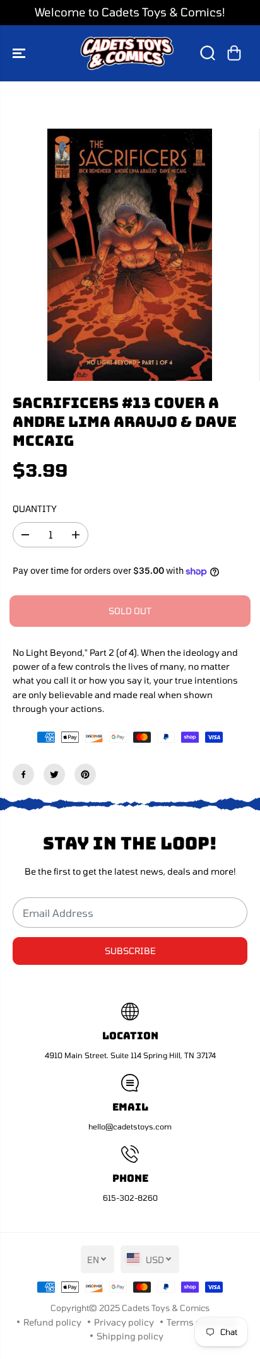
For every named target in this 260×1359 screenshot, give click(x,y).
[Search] (207, 53)
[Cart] (234, 53)
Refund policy (52, 1322)
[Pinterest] (85, 774)
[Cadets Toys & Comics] (127, 53)
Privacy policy (124, 1322)
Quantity (35, 508)
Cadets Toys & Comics (166, 1308)
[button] (20, 53)
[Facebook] (23, 774)
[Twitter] (54, 774)
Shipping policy (130, 1336)
